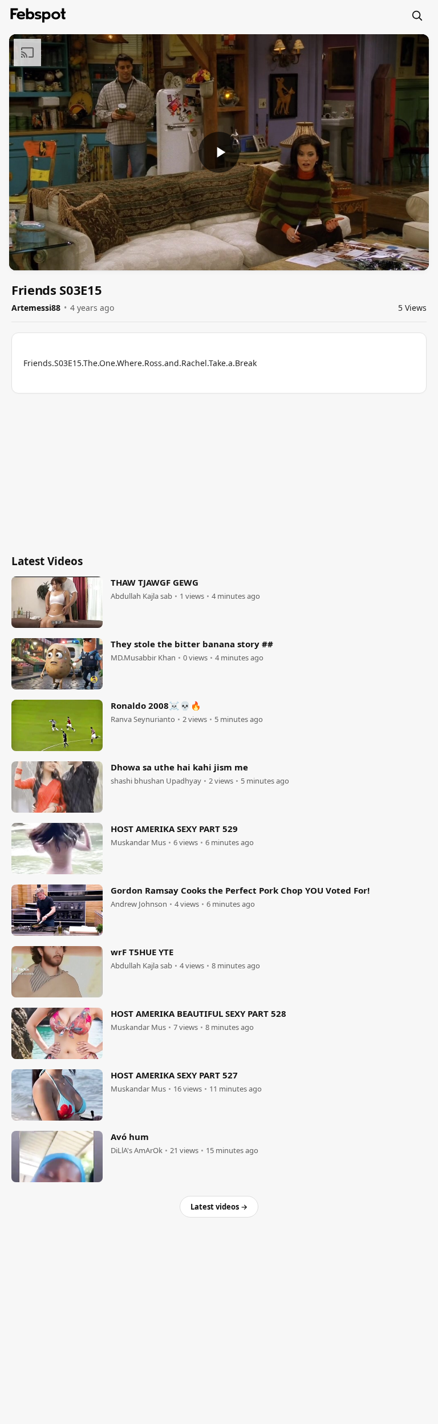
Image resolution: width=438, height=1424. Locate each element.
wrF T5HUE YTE (142, 952)
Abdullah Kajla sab (141, 596)
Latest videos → (219, 1207)
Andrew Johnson (139, 904)
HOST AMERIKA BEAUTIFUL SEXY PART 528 (198, 1013)
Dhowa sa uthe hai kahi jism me (179, 767)
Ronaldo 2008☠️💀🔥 (156, 705)
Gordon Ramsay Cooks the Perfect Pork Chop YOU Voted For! (240, 890)
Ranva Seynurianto (143, 719)
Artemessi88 (35, 307)
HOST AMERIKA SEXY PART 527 (174, 1075)
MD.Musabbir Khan (143, 658)
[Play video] (219, 152)
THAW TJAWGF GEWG (154, 582)
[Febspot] (38, 15)
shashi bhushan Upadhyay (156, 781)
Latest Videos (47, 561)
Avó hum (130, 1136)
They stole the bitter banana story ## (192, 644)
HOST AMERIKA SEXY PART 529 (174, 828)
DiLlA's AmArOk (137, 1150)
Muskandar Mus (138, 842)
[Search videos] (417, 15)
